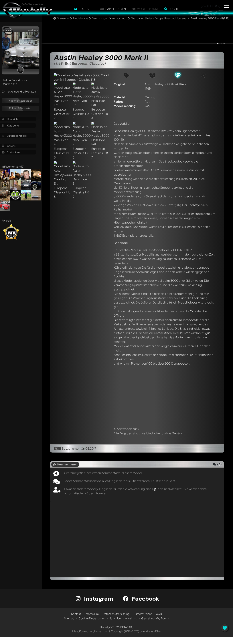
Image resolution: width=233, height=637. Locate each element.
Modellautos (80, 18)
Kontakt (76, 613)
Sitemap (69, 618)
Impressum (92, 613)
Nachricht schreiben (21, 100)
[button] (226, 6)
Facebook (144, 598)
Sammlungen (115, 9)
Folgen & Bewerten (20, 108)
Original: (120, 84)
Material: (120, 97)
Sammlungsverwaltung (123, 618)
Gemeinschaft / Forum (155, 618)
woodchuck (119, 18)
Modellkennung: (125, 106)
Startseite (86, 9)
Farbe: (118, 101)
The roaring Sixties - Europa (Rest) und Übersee (158, 18)
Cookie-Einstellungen (91, 618)
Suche (174, 9)
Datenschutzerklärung (116, 613)
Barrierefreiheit (143, 613)
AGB (159, 613)
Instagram (97, 598)
